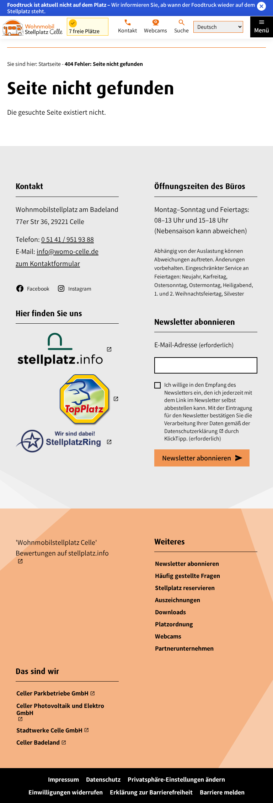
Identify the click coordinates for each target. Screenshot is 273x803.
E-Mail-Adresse (194, 344)
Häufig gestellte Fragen (187, 576)
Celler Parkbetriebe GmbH (52, 693)
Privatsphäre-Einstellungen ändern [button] (176, 779)
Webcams (168, 636)
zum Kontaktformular (48, 263)
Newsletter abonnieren (187, 563)
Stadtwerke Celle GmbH (49, 730)
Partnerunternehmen (184, 648)
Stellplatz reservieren (185, 588)
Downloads (170, 612)
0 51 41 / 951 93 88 (67, 239)
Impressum (63, 779)
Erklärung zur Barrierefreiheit (151, 792)
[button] (261, 6)
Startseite (49, 64)
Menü (261, 30)
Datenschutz (103, 779)
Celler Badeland (38, 743)
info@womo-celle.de (67, 251)
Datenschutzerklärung (191, 431)
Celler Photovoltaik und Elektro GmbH (60, 709)
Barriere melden (222, 792)
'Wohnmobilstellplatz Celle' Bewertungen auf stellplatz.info (62, 548)
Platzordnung (174, 624)
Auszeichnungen (177, 600)
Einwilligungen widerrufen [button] (65, 792)
